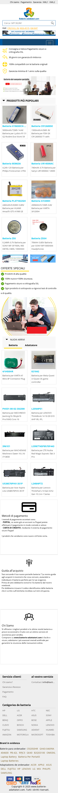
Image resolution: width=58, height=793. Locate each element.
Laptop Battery (9, 756)
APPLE (49, 720)
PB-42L (13, 752)
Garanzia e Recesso (11, 687)
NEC (48, 710)
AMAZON (6, 734)
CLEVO (5, 724)
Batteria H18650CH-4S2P (15, 126)
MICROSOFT (37, 734)
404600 (5, 752)
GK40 (29, 752)
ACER (19, 715)
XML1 (45, 2)
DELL (4, 715)
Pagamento (26, 2)
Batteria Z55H (39, 238)
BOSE (34, 720)
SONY (48, 715)
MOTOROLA (23, 734)
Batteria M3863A (11, 163)
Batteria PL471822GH (14, 200)
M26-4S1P (24, 28)
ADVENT (35, 729)
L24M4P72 (37, 483)
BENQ (5, 720)
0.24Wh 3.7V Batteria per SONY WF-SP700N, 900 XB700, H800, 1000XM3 (14, 245)
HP (3, 710)
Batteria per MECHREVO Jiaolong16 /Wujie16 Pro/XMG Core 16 (13, 416)
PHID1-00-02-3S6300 (13, 408)
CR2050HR (32, 748)
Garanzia (37, 2)
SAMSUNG (22, 729)
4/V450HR (7, 371)
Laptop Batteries (10, 760)
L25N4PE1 (36, 408)
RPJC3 (22, 752)
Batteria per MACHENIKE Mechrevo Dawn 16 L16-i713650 (14, 453)
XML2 (52, 2)
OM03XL (51, 752)
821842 (35, 371)
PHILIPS (46, 768)
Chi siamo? (7, 682)
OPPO (20, 720)
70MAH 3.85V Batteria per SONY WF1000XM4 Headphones (42, 245)
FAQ (4, 696)
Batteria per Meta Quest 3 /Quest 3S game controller (42, 378)
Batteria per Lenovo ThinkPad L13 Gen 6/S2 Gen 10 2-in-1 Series (42, 491)
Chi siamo (14, 2)
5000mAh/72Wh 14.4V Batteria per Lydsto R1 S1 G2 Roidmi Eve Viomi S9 (14, 133)
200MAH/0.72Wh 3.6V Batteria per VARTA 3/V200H (41, 208)
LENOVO (50, 724)
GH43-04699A (47, 748)
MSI (39, 768)
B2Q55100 (39, 752)
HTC (33, 710)
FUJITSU (6, 729)
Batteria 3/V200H (40, 200)
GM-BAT (34, 28)
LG (18, 710)
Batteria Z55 (9, 238)
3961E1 (6, 446)
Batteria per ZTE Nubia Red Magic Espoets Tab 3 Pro (43, 453)
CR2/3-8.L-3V (13, 28)
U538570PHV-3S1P (12, 483)
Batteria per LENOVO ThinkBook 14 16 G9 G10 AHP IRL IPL (42, 416)
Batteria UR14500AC (42, 163)
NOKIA (34, 724)
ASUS (33, 715)
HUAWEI (50, 729)
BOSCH (20, 724)
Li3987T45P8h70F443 (42, 446)
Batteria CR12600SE (42, 126)
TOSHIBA (50, 734)
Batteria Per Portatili (29, 756)
